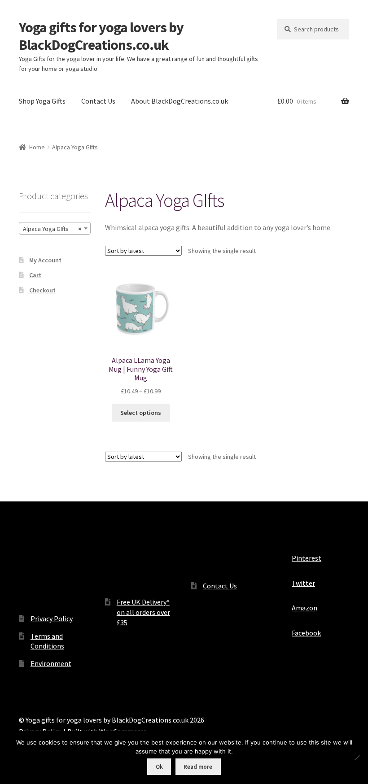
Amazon (304, 607)
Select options (140, 413)
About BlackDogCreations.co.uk (179, 100)
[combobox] (55, 228)
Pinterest (306, 557)
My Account (45, 260)
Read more (198, 767)
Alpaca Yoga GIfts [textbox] (52, 229)
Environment (51, 663)
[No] (356, 757)
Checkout (42, 290)
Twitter (303, 583)
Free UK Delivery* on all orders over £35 (143, 612)
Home (37, 147)
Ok (159, 767)
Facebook (306, 632)
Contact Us (98, 100)
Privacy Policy (52, 618)
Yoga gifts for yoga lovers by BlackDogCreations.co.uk (101, 36)
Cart (35, 275)
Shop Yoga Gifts (42, 100)
